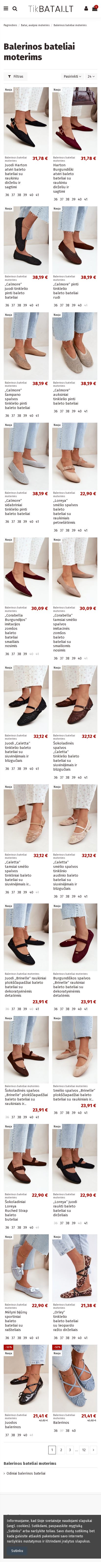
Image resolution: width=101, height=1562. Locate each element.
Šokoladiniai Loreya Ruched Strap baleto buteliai (16, 1211)
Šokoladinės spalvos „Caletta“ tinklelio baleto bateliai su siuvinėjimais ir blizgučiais (66, 756)
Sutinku (17, 1551)
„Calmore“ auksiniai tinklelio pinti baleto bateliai (65, 397)
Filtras (18, 76)
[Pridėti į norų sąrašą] (45, 94)
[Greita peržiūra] (45, 103)
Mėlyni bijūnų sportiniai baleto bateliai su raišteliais (16, 1321)
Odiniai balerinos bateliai (26, 1473)
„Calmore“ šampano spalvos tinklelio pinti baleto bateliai (17, 399)
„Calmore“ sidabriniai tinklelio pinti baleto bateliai (17, 507)
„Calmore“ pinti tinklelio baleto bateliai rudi (65, 291)
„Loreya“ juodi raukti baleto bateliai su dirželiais (65, 1208)
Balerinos (61, 1422)
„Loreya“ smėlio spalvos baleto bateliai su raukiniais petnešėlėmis (65, 511)
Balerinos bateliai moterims (30, 1463)
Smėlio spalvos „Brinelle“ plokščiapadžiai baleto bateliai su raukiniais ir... (74, 1094)
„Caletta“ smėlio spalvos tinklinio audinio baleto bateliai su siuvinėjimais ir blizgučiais (65, 875)
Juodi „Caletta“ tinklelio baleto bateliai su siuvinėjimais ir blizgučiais (18, 752)
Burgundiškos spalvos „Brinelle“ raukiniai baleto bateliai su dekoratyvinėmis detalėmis (71, 987)
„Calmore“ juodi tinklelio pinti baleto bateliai (16, 291)
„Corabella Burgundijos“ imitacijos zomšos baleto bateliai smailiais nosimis (16, 630)
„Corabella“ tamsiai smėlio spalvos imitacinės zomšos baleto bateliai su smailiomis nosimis (65, 632)
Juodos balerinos (13, 1424)
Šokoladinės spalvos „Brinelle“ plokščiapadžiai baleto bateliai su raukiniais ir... (26, 1097)
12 (84, 1450)
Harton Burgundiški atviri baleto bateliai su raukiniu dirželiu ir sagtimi (63, 178)
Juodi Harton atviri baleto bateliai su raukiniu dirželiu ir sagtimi (16, 176)
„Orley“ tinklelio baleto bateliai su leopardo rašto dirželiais (65, 1321)
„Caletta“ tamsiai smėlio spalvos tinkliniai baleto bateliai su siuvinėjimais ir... (18, 873)
